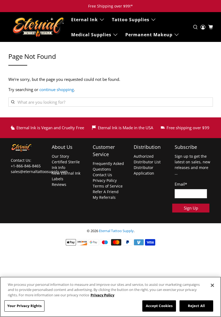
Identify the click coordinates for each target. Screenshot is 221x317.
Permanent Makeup (148, 35)
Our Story (60, 156)
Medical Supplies (91, 35)
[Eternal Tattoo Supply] (38, 27)
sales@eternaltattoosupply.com (40, 171)
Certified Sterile (66, 161)
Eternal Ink (84, 20)
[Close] (212, 285)
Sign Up (191, 208)
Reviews (59, 184)
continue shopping (56, 89)
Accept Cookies (159, 305)
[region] (110, 297)
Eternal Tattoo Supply (116, 231)
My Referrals (104, 197)
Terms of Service (108, 186)
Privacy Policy (105, 180)
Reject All (196, 305)
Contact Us (102, 174)
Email (181, 184)
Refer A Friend (106, 191)
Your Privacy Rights (24, 305)
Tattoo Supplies (130, 20)
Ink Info (58, 167)
